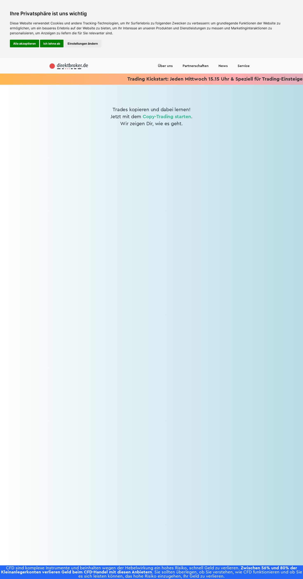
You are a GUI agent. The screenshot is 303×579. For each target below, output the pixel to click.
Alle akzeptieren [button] (24, 43)
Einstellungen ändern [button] (83, 43)
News (223, 66)
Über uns (165, 66)
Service (244, 66)
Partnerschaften (196, 66)
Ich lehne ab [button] (51, 43)
